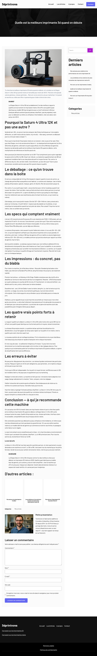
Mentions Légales (48, 646)
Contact (91, 4)
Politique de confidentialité (48, 650)
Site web (7, 585)
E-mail (7, 576)
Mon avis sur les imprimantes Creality (80, 84)
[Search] (90, 50)
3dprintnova (9, 4)
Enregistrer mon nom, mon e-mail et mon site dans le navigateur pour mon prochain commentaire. (32, 594)
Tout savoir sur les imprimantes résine (14, 635)
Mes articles (18, 509)
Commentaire (9, 548)
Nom (7, 568)
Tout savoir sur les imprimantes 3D (13, 631)
